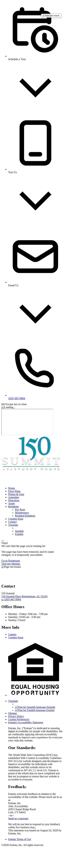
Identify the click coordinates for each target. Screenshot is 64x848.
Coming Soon (15, 518)
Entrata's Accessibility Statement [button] (25, 722)
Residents (13, 506)
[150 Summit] (18, 578)
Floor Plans (14, 491)
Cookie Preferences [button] (18, 719)
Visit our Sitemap (10, 563)
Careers (12, 634)
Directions (13, 500)
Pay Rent (20, 509)
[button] (35, 695)
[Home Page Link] (31, 470)
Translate (13, 524)
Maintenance (22, 512)
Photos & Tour (16, 494)
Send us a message (18, 818)
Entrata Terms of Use (19, 839)
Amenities (13, 497)
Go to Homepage (10, 560)
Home (11, 488)
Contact (12, 521)
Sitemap (12, 713)
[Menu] (2, 540)
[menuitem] (35, 488)
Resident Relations (25, 515)
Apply (11, 503)
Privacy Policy (16, 716)
